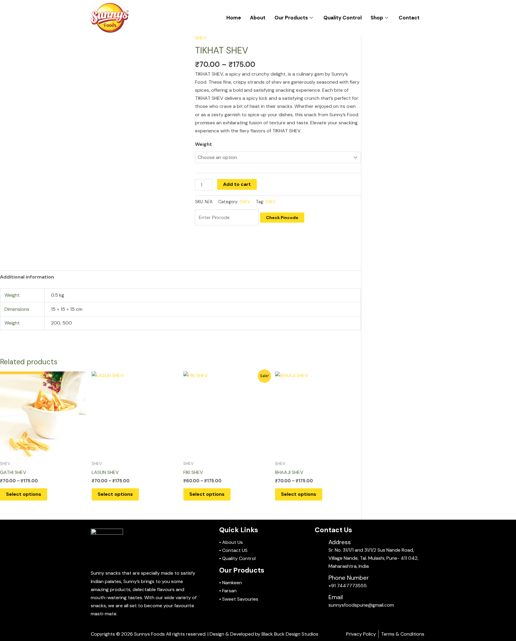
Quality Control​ (342, 17)
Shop (377, 17)
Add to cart (237, 184)
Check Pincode (282, 217)
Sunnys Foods (149, 634)
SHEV (201, 38)
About (257, 17)
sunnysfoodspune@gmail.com (361, 605)
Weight (203, 144)
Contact (409, 17)
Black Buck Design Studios (290, 634)
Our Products (291, 17)
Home (233, 17)
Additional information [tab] (27, 277)
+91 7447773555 (347, 585)
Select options (23, 494)
